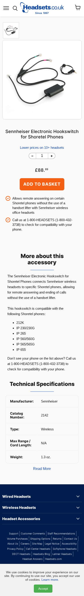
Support (13, 533)
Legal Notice (52, 543)
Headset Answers (32, 558)
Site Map (37, 543)
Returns (57, 538)
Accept (43, 588)
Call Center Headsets (38, 548)
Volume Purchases (17, 538)
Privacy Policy (15, 548)
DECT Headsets (21, 554)
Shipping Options (40, 538)
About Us (12, 543)
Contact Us (70, 538)
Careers (25, 543)
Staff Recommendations (61, 533)
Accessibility (69, 543)
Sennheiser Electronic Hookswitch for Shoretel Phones (42, 134)
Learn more (49, 579)
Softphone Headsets (65, 548)
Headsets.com (53, 558)
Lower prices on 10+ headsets (42, 147)
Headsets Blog (41, 554)
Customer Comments (33, 533)
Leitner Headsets (62, 554)
